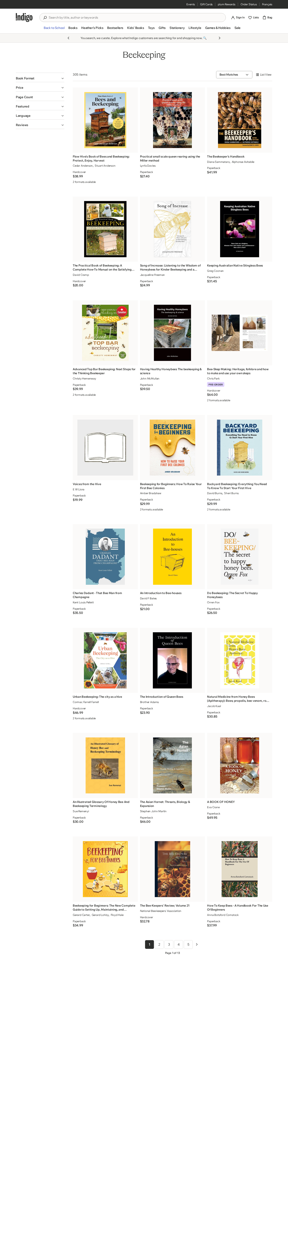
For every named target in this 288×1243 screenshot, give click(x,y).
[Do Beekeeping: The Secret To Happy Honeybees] (240, 557)
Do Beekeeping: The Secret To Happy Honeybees (232, 595)
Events (190, 4)
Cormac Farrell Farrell (86, 702)
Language (23, 116)
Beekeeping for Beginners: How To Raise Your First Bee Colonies (171, 486)
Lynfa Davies (148, 165)
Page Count (24, 97)
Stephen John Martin (153, 811)
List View (266, 74)
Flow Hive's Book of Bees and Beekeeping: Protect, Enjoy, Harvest (101, 158)
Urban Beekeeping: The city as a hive (97, 697)
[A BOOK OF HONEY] (240, 765)
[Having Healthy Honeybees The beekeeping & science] (172, 333)
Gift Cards (206, 4)
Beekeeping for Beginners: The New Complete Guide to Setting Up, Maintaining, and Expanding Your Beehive (104, 908)
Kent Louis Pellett (83, 602)
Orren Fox (213, 602)
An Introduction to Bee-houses (161, 593)
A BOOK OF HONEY (221, 802)
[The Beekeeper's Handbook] (240, 120)
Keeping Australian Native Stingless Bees (235, 265)
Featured (22, 106)
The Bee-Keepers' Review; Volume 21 (165, 905)
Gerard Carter (81, 915)
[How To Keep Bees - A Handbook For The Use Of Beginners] (240, 869)
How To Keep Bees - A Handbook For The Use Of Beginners (237, 907)
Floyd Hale (117, 915)
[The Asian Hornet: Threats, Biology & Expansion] (172, 765)
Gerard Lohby (100, 915)
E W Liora (78, 489)
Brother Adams (149, 702)
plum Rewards (226, 4)
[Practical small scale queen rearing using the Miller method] (172, 120)
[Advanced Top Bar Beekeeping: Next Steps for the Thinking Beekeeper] (105, 333)
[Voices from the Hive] (105, 448)
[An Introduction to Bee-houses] (172, 557)
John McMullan (149, 378)
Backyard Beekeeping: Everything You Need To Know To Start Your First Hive (237, 486)
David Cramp (81, 274)
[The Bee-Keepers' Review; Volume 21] (172, 869)
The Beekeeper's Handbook (225, 156)
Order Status (249, 4)
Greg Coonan (215, 270)
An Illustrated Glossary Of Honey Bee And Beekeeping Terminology (101, 804)
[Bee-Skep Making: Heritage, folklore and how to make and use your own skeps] (240, 333)
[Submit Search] (45, 18)
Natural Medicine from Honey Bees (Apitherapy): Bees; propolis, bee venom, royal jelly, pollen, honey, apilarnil (238, 699)
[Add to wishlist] (133, 148)
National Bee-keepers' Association (161, 911)
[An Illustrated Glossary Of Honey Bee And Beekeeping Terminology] (105, 765)
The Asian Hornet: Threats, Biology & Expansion (165, 804)
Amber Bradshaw (150, 493)
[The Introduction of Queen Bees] (172, 660)
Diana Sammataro (218, 161)
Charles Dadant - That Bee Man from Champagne (97, 595)
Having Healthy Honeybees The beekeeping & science (171, 371)
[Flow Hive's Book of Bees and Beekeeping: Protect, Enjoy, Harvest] (105, 120)
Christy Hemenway (84, 378)
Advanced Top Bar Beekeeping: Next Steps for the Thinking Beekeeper (104, 371)
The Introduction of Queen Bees (161, 697)
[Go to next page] (197, 944)
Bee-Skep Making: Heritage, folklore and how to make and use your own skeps (237, 371)
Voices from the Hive (87, 484)
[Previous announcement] (68, 38)
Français (267, 4)
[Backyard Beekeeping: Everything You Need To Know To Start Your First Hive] (240, 448)
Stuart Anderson (105, 165)
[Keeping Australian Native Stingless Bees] (240, 229)
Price (19, 88)
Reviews (22, 125)
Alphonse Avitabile (243, 161)
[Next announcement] (219, 38)
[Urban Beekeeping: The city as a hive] (105, 660)
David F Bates (148, 598)
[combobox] (135, 17)
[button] (54, 29)
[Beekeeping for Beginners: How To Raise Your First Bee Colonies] (172, 448)
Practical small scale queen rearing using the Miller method (170, 158)
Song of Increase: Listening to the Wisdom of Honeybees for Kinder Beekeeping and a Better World (170, 268)
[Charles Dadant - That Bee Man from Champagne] (105, 557)
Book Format (25, 78)
